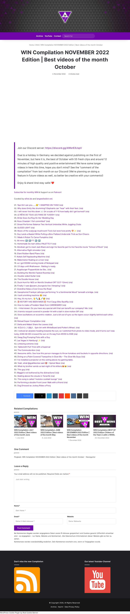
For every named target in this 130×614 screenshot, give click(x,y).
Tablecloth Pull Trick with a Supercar (34, 347)
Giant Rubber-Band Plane (28, 253)
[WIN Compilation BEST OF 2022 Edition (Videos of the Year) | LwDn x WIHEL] (104, 421)
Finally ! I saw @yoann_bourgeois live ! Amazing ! (39, 285)
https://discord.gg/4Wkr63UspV (63, 148)
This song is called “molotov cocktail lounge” (38, 379)
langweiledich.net (44, 199)
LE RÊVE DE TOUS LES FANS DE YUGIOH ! (36, 215)
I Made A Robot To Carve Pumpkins (32, 237)
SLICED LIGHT (23, 227)
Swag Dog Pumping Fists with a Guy (34, 337)
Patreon (57, 192)
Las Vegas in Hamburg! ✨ (28, 340)
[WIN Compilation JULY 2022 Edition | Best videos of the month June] (25, 421)
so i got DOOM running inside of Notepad (35, 263)
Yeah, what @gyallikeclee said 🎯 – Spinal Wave (39, 363)
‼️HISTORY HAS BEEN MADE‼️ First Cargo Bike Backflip (43, 302)
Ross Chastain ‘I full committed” (31, 221)
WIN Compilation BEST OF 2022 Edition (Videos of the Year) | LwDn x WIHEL (104, 432)
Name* (17, 506)
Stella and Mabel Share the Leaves (32, 324)
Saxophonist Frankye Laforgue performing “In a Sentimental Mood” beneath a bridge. (55, 292)
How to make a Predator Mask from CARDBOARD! (40, 305)
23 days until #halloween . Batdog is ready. (36, 266)
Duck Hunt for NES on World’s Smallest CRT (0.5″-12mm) (42, 282)
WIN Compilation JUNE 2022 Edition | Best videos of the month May (51, 432)
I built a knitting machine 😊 (29, 295)
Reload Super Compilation (29, 321)
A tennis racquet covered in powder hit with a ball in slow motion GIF (48, 311)
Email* (17, 517)
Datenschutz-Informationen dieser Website (83, 536)
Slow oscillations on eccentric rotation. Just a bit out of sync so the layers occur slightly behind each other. (65, 314)
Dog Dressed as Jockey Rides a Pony (34, 385)
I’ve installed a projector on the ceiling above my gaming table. (45, 360)
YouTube (48, 36)
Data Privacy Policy (72, 607)
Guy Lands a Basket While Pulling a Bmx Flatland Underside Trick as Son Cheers (53, 234)
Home (31, 45)
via (61, 205)
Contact (57, 36)
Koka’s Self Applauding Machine (31, 256)
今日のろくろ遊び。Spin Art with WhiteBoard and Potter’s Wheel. (46, 327)
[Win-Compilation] (65, 16)
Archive (39, 36)
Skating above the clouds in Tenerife (33, 376)
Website (70, 517)
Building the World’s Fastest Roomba (33, 273)
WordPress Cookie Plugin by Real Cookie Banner (19, 613)
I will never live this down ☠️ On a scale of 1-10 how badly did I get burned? (51, 211)
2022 (37, 45)
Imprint (60, 607)
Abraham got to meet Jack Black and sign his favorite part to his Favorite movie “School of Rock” (60, 247)
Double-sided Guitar (27, 276)
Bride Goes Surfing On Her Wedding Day (35, 218)
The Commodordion (27, 350)
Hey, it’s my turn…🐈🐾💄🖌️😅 (31, 298)
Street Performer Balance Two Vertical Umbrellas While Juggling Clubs (49, 224)
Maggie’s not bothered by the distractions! (36, 372)
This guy (21, 369)
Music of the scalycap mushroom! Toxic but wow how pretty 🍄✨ (46, 231)
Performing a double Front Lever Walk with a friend (40, 382)
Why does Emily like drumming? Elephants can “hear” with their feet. (48, 208)
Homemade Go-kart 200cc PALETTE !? (34, 244)
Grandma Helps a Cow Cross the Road (34, 289)
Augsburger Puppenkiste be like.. (32, 269)
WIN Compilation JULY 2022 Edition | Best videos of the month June (25, 432)
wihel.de (28, 199)
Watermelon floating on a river (30, 260)
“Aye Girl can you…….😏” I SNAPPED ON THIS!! (38, 205)
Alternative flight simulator (29, 250)
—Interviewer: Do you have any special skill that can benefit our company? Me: (53, 308)
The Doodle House (25, 279)
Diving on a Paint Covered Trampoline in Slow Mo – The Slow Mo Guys (49, 356)
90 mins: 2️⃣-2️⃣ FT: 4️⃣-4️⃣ (28, 240)
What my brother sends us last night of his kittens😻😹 (42, 366)
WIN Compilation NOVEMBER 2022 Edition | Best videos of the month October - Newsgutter (58, 457)
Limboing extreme (26, 344)
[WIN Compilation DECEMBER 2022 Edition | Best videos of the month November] (78, 421)
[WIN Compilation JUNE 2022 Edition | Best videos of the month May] (51, 421)
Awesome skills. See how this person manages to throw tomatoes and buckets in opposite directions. (63, 353)
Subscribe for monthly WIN (26, 192)
